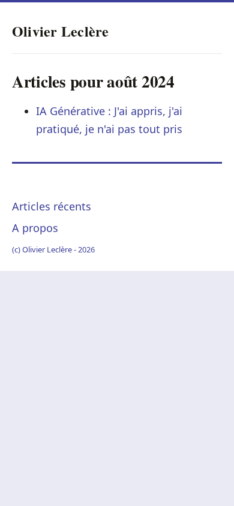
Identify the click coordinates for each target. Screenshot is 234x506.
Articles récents (51, 206)
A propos (35, 228)
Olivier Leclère (60, 30)
